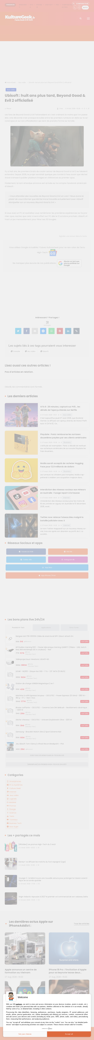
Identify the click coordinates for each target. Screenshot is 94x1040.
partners (19, 1004)
